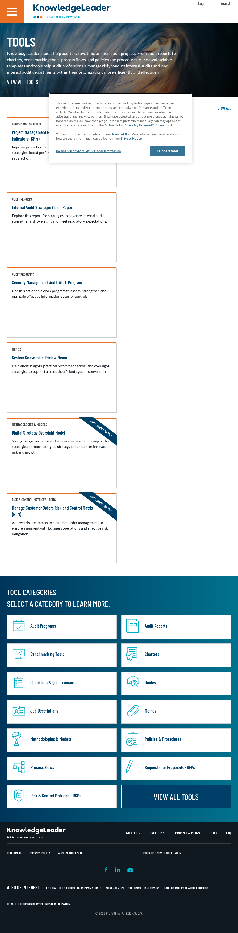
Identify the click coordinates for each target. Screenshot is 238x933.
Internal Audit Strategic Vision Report (43, 207)
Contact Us (14, 853)
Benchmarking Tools (47, 654)
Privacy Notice (131, 139)
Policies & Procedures (163, 739)
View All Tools (22, 82)
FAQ (228, 832)
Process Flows (42, 767)
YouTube (130, 869)
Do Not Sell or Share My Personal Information (38, 904)
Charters (152, 654)
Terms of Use (121, 134)
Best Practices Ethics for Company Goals (73, 888)
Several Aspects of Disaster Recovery (133, 888)
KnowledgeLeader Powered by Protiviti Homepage (36, 833)
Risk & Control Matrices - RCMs (55, 795)
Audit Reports (156, 626)
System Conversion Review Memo (39, 357)
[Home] (72, 11)
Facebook (106, 869)
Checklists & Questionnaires (53, 682)
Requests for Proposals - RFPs (170, 767)
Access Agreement (71, 853)
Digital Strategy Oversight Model (38, 432)
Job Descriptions (44, 710)
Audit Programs (43, 626)
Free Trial (158, 832)
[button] (12, 11)
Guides (150, 682)
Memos (150, 710)
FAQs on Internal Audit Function (186, 888)
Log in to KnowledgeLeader (161, 853)
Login (202, 3)
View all (224, 108)
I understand (167, 151)
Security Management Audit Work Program (47, 282)
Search (225, 3)
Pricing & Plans (187, 832)
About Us (133, 832)
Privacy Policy (40, 853)
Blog (213, 832)
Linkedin (117, 869)
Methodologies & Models (50, 739)
